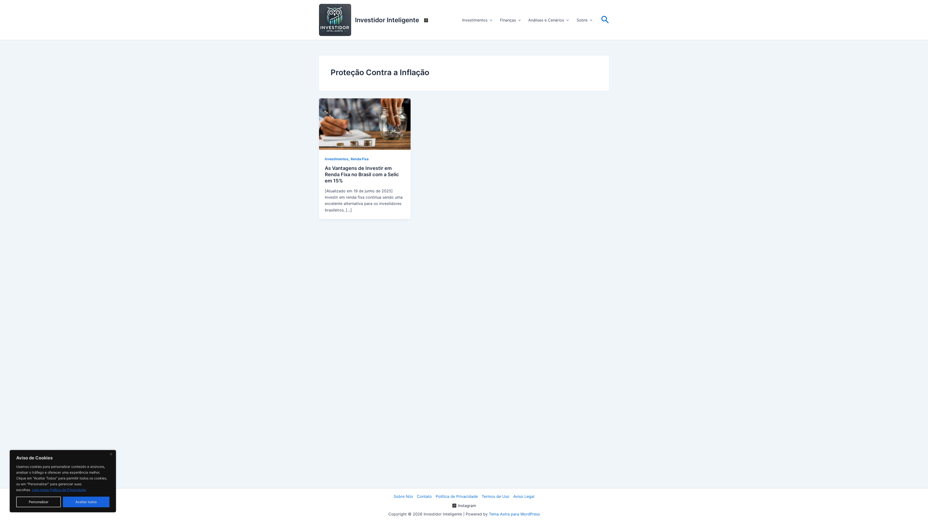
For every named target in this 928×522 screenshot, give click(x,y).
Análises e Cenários (546, 20)
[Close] (111, 454)
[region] (63, 481)
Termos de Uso (495, 496)
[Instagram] (426, 20)
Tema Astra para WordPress (514, 514)
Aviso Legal (523, 496)
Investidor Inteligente (387, 20)
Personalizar (38, 502)
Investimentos (474, 20)
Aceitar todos (86, 502)
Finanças (508, 20)
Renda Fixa (360, 159)
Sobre (582, 20)
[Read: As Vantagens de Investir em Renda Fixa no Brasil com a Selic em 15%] (365, 123)
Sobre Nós (403, 496)
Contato (424, 496)
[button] (489, 20)
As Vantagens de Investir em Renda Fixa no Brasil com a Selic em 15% (362, 174)
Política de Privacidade (457, 496)
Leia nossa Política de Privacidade (59, 490)
